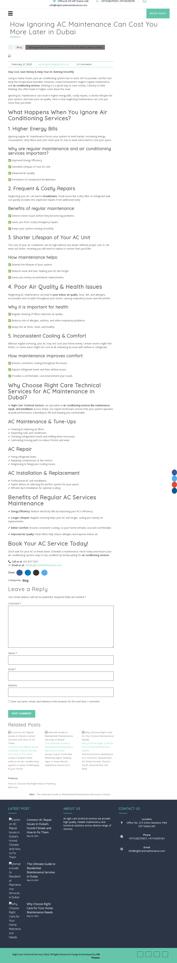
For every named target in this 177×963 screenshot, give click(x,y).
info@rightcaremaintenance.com (43, 565)
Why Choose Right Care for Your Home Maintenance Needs (97, 747)
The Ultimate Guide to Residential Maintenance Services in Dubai (59, 747)
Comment (14, 603)
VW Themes (95, 956)
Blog (19, 47)
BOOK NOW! (158, 13)
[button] (74, 13)
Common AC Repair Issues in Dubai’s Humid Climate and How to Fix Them (23, 750)
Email (12, 669)
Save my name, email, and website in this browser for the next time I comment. (55, 701)
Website (12, 685)
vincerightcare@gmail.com (53, 64)
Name (12, 653)
